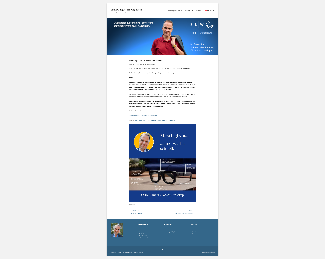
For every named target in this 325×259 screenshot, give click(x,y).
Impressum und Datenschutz (208, 252)
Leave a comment (150, 64)
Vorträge (141, 230)
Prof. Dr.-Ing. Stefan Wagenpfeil (126, 10)
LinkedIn (194, 232)
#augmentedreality (152, 115)
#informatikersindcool (135, 115)
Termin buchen (195, 230)
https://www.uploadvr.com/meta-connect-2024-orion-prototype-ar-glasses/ (155, 120)
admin (142, 64)
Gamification (142, 233)
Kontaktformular (196, 233)
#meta (145, 115)
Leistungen (188, 11)
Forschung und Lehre (173, 11)
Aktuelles (198, 11)
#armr (142, 115)
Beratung (141, 232)
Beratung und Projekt (170, 232)
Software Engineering (144, 237)
